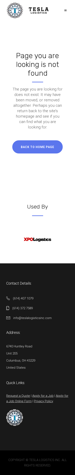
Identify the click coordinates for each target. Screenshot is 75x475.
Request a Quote (18, 396)
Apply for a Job (43, 396)
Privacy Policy (43, 401)
